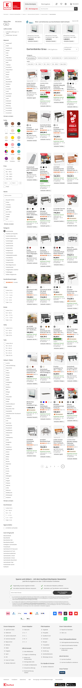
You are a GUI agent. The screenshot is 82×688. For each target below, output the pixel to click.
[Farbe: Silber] (30, 125)
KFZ (7, 657)
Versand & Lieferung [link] (29, 668)
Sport (7, 654)
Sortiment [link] (45, 639)
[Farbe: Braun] (30, 248)
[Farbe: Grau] (73, 84)
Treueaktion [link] (46, 645)
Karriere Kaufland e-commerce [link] (69, 662)
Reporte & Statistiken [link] (67, 629)
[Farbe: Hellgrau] (57, 125)
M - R (25, 639)
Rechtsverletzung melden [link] (28, 671)
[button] (31, 58)
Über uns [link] (63, 632)
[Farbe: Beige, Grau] (71, 327)
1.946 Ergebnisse (52, 49)
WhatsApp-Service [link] (48, 657)
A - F (25, 632)
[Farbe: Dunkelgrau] (68, 84)
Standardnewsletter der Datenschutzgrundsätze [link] (27, 598)
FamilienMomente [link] (48, 654)
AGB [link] (30, 679)
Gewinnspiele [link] (46, 648)
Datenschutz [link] (23, 679)
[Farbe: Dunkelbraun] (49, 327)
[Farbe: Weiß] (76, 84)
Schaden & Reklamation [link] (30, 665)
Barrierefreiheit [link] (59, 679)
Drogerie (8, 651)
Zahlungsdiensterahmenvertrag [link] (69, 642)
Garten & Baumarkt (11, 636)
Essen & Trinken (10, 660)
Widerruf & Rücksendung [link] (27, 658)
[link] (46, 4)
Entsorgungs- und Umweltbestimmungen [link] (43, 679)
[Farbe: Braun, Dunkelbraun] (33, 367)
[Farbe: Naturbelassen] (30, 209)
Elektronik (8, 632)
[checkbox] (12, 32)
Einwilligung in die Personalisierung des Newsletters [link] (34, 603)
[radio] (12, 169)
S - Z (25, 642)
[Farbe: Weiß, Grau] (28, 367)
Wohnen (8, 645)
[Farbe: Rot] (46, 402)
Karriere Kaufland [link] (66, 659)
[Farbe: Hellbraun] (46, 327)
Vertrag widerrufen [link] (29, 662)
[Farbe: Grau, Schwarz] (68, 327)
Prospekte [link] (45, 632)
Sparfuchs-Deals (10, 629)
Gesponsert (74, 20)
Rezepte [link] (45, 642)
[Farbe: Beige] (30, 367)
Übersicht (26, 629)
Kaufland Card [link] (47, 636)
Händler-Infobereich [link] (48, 666)
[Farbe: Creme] (44, 367)
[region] (52, 31)
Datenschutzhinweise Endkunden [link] (67, 649)
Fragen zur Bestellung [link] (30, 654)
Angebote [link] (45, 629)
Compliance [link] (14, 679)
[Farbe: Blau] (44, 402)
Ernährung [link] (46, 651)
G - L (25, 636)
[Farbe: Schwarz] (71, 84)
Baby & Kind (9, 642)
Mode (7, 648)
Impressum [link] (6, 679)
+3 (50, 402)
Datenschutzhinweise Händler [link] (69, 645)
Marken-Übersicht (10, 663)
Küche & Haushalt (10, 639)
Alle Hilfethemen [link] (28, 651)
